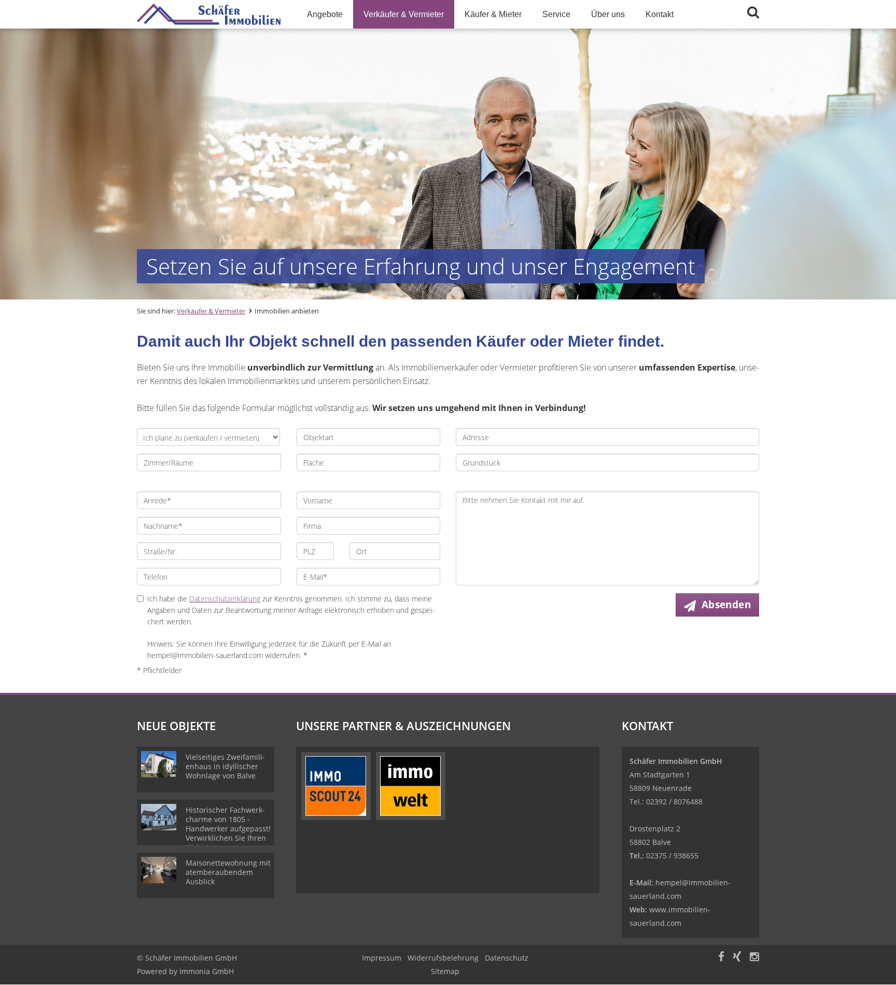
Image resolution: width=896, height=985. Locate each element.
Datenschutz (506, 958)
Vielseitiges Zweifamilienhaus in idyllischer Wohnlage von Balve (225, 766)
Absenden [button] (726, 604)
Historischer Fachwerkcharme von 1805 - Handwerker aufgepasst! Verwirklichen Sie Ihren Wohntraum (228, 828)
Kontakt (660, 14)
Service (556, 14)
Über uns (608, 14)
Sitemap (445, 971)
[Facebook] (721, 958)
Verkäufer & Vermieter (403, 14)
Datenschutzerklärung (224, 599)
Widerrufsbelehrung (443, 958)
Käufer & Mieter (493, 14)
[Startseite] (209, 14)
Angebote (325, 14)
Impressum (381, 958)
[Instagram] (754, 958)
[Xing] (737, 958)
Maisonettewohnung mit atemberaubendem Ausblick (228, 872)
